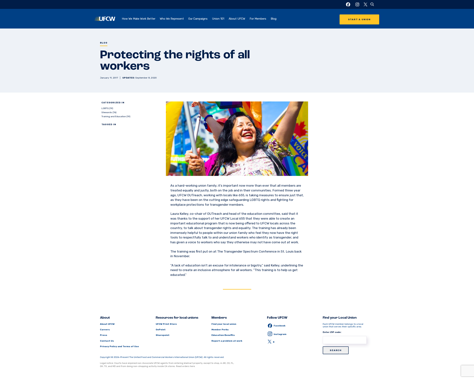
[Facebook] (348, 4)
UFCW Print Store (166, 324)
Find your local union (223, 324)
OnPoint (161, 329)
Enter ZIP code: (332, 332)
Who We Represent (172, 18)
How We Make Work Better (138, 18)
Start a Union (359, 19)
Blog (273, 18)
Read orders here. (185, 366)
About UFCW (237, 18)
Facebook (279, 325)
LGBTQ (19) (107, 108)
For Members (258, 18)
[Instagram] (357, 4)
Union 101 (218, 18)
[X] (365, 4)
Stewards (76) (108, 112)
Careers (105, 329)
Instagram (280, 334)
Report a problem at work (226, 341)
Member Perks (220, 329)
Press (103, 335)
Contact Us (107, 341)
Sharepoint (162, 335)
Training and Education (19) (115, 116)
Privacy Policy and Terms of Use (119, 346)
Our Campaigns (198, 18)
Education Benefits (223, 335)
